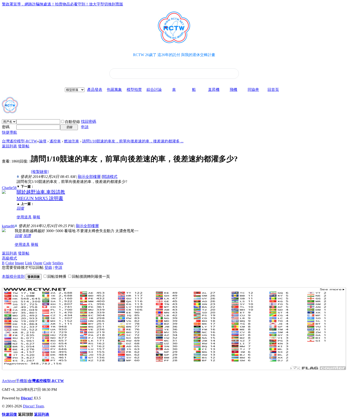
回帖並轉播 (56, 276)
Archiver (8, 381)
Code (47, 263)
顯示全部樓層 (89, 177)
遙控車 (55, 141)
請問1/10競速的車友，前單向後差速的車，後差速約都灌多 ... (132, 141)
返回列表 (9, 146)
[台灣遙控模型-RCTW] (10, 111)
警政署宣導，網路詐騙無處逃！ (28, 4)
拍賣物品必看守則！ (72, 4)
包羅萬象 (114, 90)
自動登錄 (72, 122)
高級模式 (9, 258)
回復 (20, 208)
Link (28, 263)
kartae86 (8, 226)
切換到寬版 (113, 4)
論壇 (42, 141)
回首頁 (273, 90)
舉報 (36, 217)
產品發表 (94, 90)
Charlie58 (9, 188)
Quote (37, 263)
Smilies (57, 263)
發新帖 (23, 146)
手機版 (21, 381)
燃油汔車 (71, 141)
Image (19, 263)
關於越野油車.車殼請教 (41, 191)
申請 (85, 127)
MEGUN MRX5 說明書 (40, 198)
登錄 (48, 267)
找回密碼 (88, 121)
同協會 (253, 90)
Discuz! (27, 398)
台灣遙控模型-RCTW (19, 141)
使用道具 (24, 217)
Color (9, 263)
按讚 (27, 236)
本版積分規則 (13, 276)
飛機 (233, 90)
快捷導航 (9, 132)
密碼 (5, 127)
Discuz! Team (33, 406)
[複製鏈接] (40, 172)
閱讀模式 (109, 177)
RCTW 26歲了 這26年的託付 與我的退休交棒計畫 (174, 55)
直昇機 (213, 90)
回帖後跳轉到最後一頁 (91, 276)
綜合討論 (154, 90)
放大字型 (96, 4)
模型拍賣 (134, 90)
